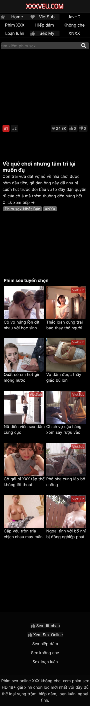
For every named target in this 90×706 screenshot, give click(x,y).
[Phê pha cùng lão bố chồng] (66, 459)
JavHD (74, 16)
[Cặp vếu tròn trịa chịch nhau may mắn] (23, 511)
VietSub (46, 16)
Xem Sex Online (48, 634)
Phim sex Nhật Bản (22, 208)
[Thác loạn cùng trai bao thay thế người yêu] (66, 303)
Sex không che (45, 652)
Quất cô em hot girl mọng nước (22, 377)
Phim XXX (14, 25)
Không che (74, 25)
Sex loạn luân (45, 661)
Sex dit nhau (48, 625)
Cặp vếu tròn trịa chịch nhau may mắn (23, 533)
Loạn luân (14, 33)
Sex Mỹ (47, 33)
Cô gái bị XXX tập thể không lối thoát (24, 481)
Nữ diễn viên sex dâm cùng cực (24, 429)
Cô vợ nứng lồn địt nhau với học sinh (22, 325)
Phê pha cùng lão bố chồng (65, 481)
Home (17, 16)
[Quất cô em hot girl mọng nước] (23, 355)
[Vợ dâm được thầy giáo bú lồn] (66, 355)
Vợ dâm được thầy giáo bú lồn (63, 377)
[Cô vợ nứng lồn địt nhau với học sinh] (23, 303)
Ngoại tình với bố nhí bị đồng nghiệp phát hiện (66, 534)
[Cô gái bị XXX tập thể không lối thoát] (23, 459)
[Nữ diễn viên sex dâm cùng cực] (23, 407)
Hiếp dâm (44, 25)
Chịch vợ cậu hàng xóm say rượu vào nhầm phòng (64, 429)
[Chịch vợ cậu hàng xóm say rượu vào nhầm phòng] (66, 407)
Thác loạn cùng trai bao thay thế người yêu (64, 325)
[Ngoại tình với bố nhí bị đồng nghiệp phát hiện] (66, 511)
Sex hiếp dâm (45, 643)
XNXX (74, 33)
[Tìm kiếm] (83, 45)
